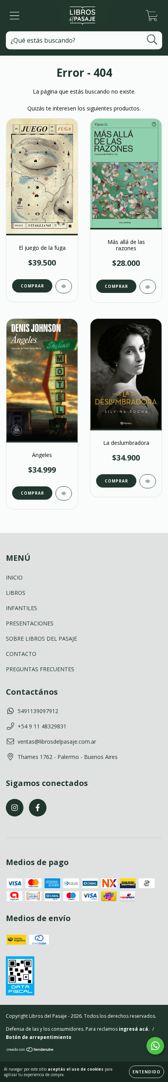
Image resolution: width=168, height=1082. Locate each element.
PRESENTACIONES (30, 623)
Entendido (146, 1072)
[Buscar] (152, 40)
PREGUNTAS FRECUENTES (40, 669)
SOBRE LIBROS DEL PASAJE (41, 638)
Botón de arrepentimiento (38, 1037)
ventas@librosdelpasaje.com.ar (57, 741)
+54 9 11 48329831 (42, 726)
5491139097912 (38, 711)
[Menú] (14, 15)
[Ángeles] (63, 493)
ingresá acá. (134, 1029)
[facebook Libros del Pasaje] (37, 807)
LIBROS (15, 592)
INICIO (14, 577)
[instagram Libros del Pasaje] (14, 807)
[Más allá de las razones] (147, 287)
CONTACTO (21, 654)
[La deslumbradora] (147, 481)
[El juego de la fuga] (63, 286)
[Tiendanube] (30, 1050)
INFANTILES (21, 608)
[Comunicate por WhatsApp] (155, 1046)
